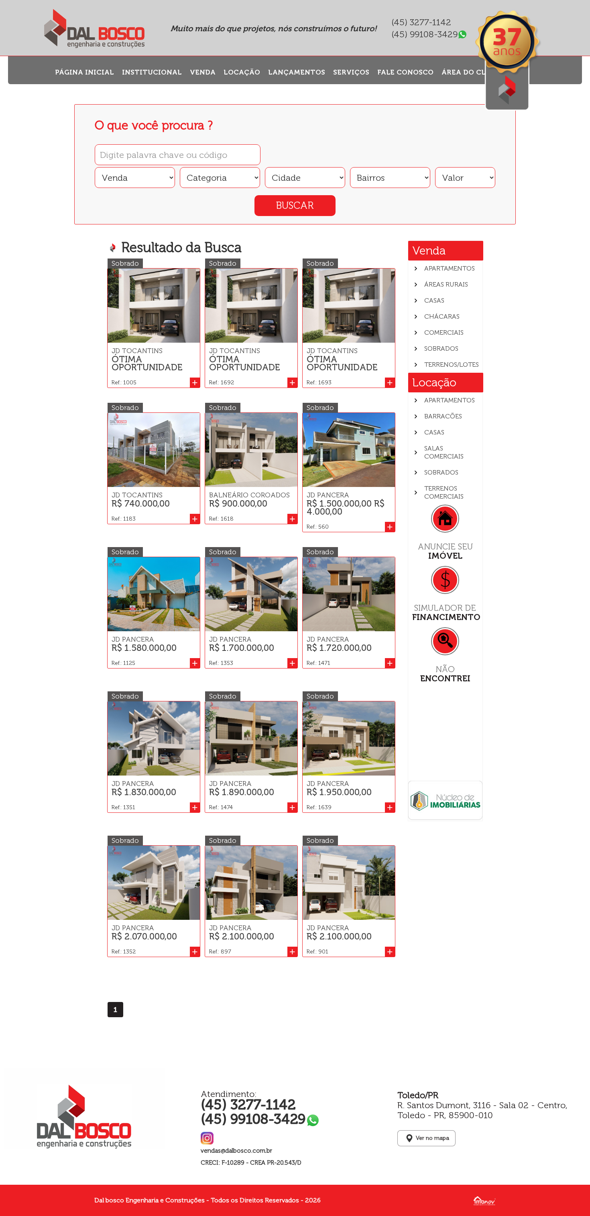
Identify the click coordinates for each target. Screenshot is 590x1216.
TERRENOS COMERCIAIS (444, 492)
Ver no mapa (432, 1138)
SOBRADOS (441, 348)
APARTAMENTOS (449, 268)
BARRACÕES (443, 416)
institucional (152, 72)
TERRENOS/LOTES (451, 364)
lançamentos (296, 72)
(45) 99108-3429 (424, 34)
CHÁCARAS (442, 316)
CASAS (434, 300)
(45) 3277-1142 (421, 22)
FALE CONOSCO (405, 72)
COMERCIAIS (444, 332)
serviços (351, 72)
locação (242, 72)
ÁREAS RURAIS (446, 284)
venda (203, 72)
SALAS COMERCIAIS (444, 452)
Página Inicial (84, 72)
